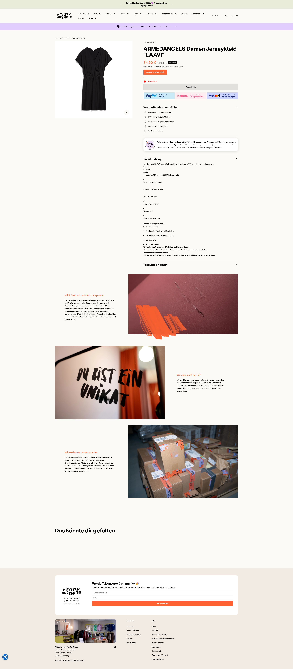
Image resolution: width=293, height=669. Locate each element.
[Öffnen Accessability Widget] (5, 657)
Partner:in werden (134, 634)
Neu (95, 14)
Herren (122, 14)
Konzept (130, 626)
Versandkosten (156, 66)
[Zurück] (121, 4)
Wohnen (150, 14)
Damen (108, 14)
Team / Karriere (133, 630)
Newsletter (131, 643)
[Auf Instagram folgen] (114, 646)
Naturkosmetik (167, 14)
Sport (136, 14)
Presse (129, 638)
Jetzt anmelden (162, 603)
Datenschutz (157, 651)
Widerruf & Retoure (159, 634)
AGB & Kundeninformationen (163, 638)
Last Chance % (84, 14)
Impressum (156, 647)
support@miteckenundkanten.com (69, 660)
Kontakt (155, 630)
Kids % (184, 14)
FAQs (154, 626)
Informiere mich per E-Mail (155, 72)
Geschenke (196, 14)
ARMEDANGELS (149, 42)
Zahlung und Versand (160, 655)
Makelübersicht (158, 659)
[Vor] (171, 4)
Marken (81, 18)
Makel (90, 18)
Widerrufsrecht (158, 643)
